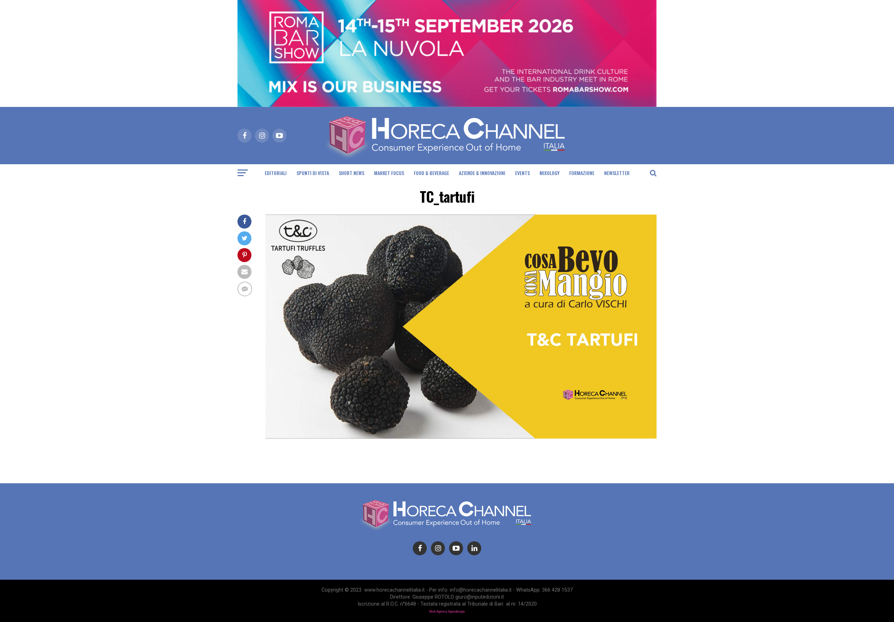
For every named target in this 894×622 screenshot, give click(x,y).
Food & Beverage (431, 172)
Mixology (549, 172)
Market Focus (389, 172)
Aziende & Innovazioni (482, 172)
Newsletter (617, 172)
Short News (351, 172)
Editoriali (276, 172)
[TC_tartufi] (461, 436)
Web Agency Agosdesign (447, 611)
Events (522, 172)
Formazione (581, 172)
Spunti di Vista (312, 172)
